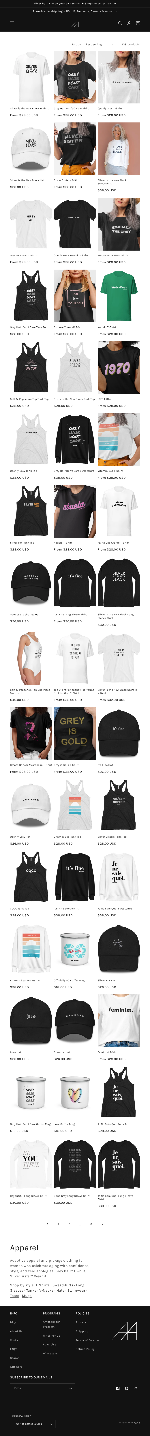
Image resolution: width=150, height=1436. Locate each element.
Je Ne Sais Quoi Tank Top (113, 1124)
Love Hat (15, 1052)
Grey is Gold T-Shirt (66, 765)
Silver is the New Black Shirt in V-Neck (117, 691)
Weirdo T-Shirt (107, 327)
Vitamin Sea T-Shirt (110, 470)
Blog (13, 1322)
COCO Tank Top (19, 908)
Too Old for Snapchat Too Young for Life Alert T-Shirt (74, 691)
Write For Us (51, 1335)
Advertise (49, 1344)
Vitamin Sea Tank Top (67, 836)
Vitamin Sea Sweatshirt (25, 980)
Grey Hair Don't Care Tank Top (28, 327)
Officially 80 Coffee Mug (69, 980)
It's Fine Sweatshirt (66, 908)
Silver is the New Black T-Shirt (29, 108)
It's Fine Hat (105, 765)
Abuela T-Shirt (63, 542)
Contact (15, 1340)
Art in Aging (134, 1423)
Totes (14, 1296)
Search (15, 1358)
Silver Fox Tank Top (22, 542)
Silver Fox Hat (106, 980)
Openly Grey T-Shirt (110, 108)
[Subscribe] (70, 1388)
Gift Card (16, 1366)
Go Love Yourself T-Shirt (69, 327)
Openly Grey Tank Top (23, 470)
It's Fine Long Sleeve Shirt (70, 614)
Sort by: (76, 44)
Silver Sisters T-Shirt (67, 180)
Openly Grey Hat (20, 836)
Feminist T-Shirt (108, 1052)
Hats (61, 1290)
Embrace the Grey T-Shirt (114, 255)
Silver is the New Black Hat (27, 180)
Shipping (82, 1331)
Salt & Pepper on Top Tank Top (29, 399)
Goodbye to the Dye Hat (25, 614)
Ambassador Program (51, 1324)
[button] (12, 23)
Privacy (81, 1322)
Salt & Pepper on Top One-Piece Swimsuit (30, 691)
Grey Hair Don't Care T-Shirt (71, 108)
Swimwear (76, 1290)
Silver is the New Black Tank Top (74, 399)
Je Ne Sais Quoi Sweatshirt (115, 908)
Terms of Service (87, 1340)
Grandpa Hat (62, 1052)
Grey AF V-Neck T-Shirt (24, 255)
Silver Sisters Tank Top (112, 836)
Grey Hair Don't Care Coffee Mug (30, 1124)
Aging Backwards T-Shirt (113, 542)
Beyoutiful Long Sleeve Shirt (28, 1195)
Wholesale (50, 1353)
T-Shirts (43, 1285)
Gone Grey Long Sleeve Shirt (72, 1195)
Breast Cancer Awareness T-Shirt (31, 765)
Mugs (27, 1296)
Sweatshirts (62, 1285)
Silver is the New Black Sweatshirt (112, 182)
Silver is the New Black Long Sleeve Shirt (116, 616)
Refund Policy (85, 1349)
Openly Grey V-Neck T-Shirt (71, 255)
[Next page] (102, 1224)
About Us (16, 1331)
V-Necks (46, 1290)
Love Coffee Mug (64, 1124)
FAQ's (13, 1349)
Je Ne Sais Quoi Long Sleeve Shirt (115, 1197)
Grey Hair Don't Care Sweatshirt (74, 470)
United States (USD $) (29, 1423)
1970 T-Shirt (105, 399)
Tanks (31, 1290)
